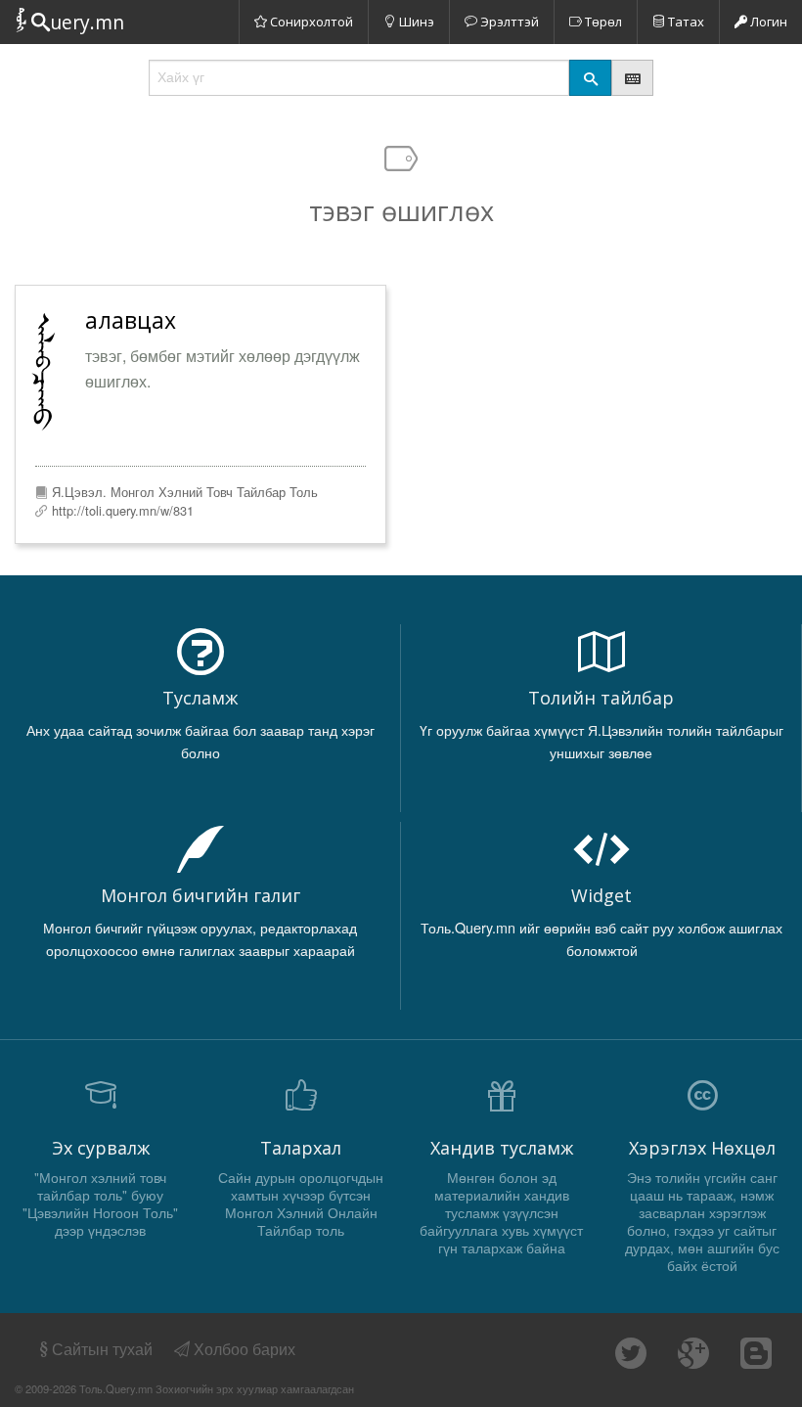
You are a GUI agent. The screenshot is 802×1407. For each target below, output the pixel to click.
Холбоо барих (242, 1349)
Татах (684, 21)
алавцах (130, 320)
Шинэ (415, 21)
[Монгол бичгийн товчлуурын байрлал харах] (632, 78)
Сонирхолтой (310, 21)
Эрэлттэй (508, 21)
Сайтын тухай (102, 1349)
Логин (767, 21)
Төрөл (602, 21)
